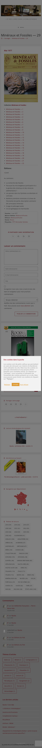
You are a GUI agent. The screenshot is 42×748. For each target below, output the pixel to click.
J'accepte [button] (15, 384)
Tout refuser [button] (24, 384)
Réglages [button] (7, 384)
